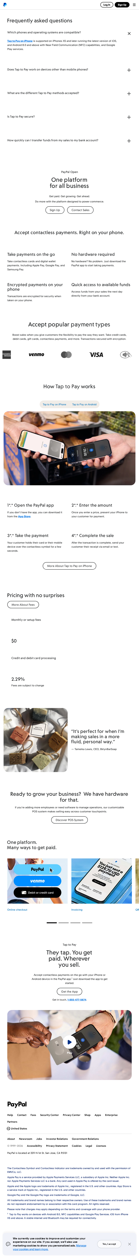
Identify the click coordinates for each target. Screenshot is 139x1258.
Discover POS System (69, 820)
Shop (87, 1115)
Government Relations (85, 1138)
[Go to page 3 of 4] (75, 922)
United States (19, 1128)
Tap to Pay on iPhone (20, 41)
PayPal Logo (17, 1104)
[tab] (54, 404)
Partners (12, 1121)
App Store (24, 516)
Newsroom (25, 1138)
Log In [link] (106, 4)
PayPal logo (5, 5)
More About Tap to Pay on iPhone (69, 566)
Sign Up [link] (122, 4)
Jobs (39, 1138)
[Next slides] (131, 887)
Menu (134, 5)
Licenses (101, 1145)
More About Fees (23, 604)
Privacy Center (71, 1115)
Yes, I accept (109, 1244)
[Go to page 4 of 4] (87, 922)
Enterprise (111, 1115)
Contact (21, 1115)
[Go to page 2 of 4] (63, 922)
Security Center (49, 1115)
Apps (98, 1115)
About (11, 1138)
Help (10, 1115)
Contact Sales (80, 210)
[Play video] (69, 1042)
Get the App (69, 991)
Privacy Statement (57, 1145)
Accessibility (34, 1145)
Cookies (77, 1145)
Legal (89, 1145)
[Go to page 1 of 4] (52, 922)
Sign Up (55, 210)
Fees (33, 1115)
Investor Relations (57, 1138)
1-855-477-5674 (76, 999)
